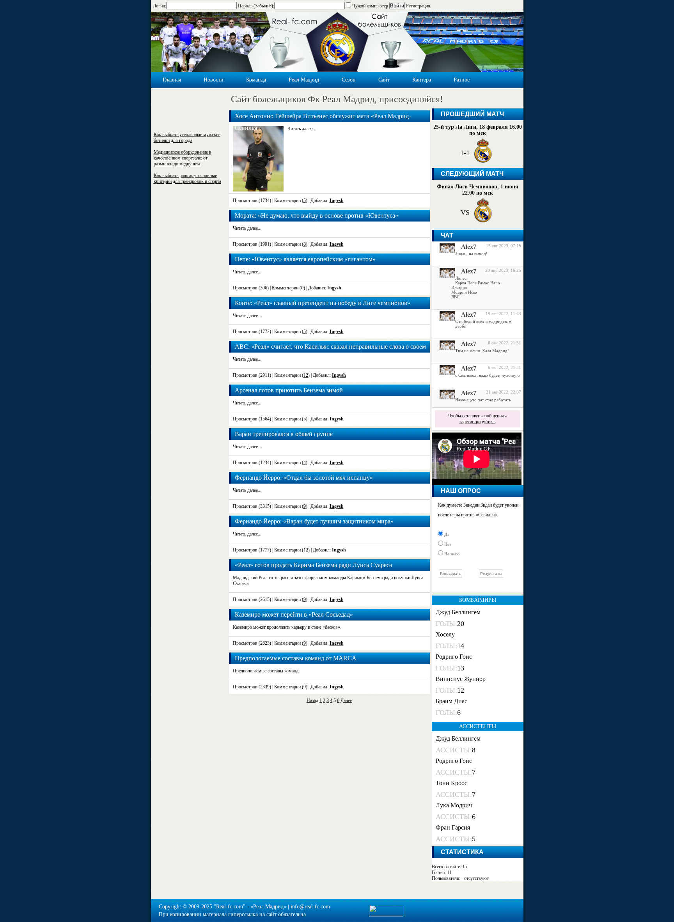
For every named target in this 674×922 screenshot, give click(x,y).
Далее (346, 700)
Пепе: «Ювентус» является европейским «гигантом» (305, 259)
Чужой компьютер (369, 6)
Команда (256, 80)
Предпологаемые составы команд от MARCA (296, 658)
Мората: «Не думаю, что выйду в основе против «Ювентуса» (316, 215)
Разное (462, 80)
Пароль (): (256, 6)
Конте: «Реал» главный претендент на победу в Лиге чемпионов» (322, 303)
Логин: (159, 6)
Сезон (349, 80)
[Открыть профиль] (444, 251)
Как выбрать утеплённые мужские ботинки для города (187, 137)
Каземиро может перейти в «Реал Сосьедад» (294, 614)
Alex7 (468, 246)
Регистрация (418, 6)
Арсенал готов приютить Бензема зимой (289, 390)
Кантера (421, 80)
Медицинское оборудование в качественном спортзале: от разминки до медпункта (182, 158)
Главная (172, 80)
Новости (213, 80)
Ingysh (337, 200)
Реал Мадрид (304, 80)
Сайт (384, 80)
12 (305, 375)
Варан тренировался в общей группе (284, 434)
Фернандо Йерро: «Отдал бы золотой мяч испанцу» (304, 477)
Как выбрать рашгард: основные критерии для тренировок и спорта (187, 178)
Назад (312, 700)
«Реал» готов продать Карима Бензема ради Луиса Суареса (313, 565)
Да (446, 534)
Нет (447, 544)
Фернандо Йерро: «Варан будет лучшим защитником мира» (314, 521)
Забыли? (263, 6)
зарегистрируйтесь (477, 421)
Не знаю (451, 553)
